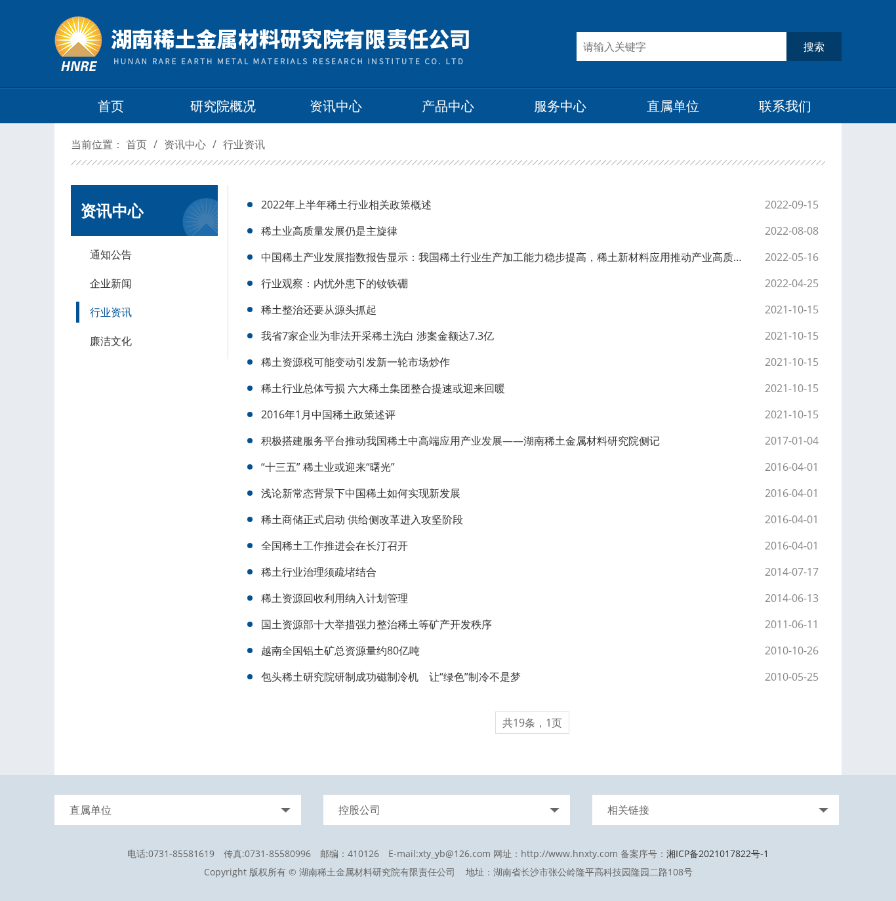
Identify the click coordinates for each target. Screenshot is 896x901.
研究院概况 (223, 106)
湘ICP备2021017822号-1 (717, 853)
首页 (111, 106)
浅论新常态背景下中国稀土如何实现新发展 (360, 493)
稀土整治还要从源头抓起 (319, 309)
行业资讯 (244, 144)
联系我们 (785, 106)
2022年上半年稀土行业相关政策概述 (346, 204)
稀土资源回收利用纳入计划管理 (334, 598)
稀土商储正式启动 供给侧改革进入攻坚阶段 (362, 519)
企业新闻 (111, 283)
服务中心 (560, 106)
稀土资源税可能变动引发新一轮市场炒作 (355, 362)
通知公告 (111, 254)
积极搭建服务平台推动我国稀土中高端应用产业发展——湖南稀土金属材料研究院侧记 (460, 440)
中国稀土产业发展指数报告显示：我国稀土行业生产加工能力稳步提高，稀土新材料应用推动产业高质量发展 (506, 257)
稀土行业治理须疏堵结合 (319, 572)
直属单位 (673, 106)
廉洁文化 (111, 341)
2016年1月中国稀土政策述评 (328, 414)
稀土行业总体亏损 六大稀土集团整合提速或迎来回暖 (383, 388)
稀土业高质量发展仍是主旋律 (329, 231)
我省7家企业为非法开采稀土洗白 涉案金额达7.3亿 (377, 336)
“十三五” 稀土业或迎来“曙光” (328, 467)
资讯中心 (336, 106)
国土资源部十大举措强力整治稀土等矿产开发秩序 (376, 624)
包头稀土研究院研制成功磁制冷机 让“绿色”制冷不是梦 (391, 677)
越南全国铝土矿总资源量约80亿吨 (340, 650)
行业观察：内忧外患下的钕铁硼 (334, 283)
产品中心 (448, 106)
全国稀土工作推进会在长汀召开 (334, 545)
